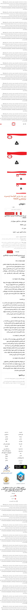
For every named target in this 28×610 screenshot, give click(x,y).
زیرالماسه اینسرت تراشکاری (10, 245)
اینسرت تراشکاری (18, 242)
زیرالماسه (17, 245)
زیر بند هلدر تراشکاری (18, 244)
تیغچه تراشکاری (11, 242)
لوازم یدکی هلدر (19, 248)
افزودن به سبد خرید (9, 213)
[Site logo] (13, 124)
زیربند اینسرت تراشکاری (12, 246)
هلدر (15, 248)
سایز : (13, 207)
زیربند (18, 246)
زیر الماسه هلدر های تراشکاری (14, 239)
